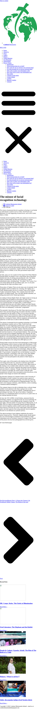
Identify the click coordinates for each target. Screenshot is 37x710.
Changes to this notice (13, 75)
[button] (18, 121)
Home (5, 50)
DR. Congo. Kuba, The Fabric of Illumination (16, 603)
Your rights (10, 74)
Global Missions (7, 58)
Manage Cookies (11, 80)
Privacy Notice (7, 63)
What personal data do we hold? (15, 66)
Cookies (9, 78)
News (5, 53)
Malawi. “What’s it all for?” (10, 677)
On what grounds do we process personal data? (20, 69)
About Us (6, 52)
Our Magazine (7, 60)
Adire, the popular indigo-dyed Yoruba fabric (16, 700)
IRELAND (3, 47)
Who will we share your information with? (18, 70)
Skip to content (4, 0)
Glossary (9, 81)
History (5, 56)
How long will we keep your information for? (19, 72)
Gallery (5, 55)
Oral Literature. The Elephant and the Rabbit (16, 627)
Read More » (3, 606)
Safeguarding (7, 61)
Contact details (11, 77)
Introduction (10, 64)
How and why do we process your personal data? (20, 67)
